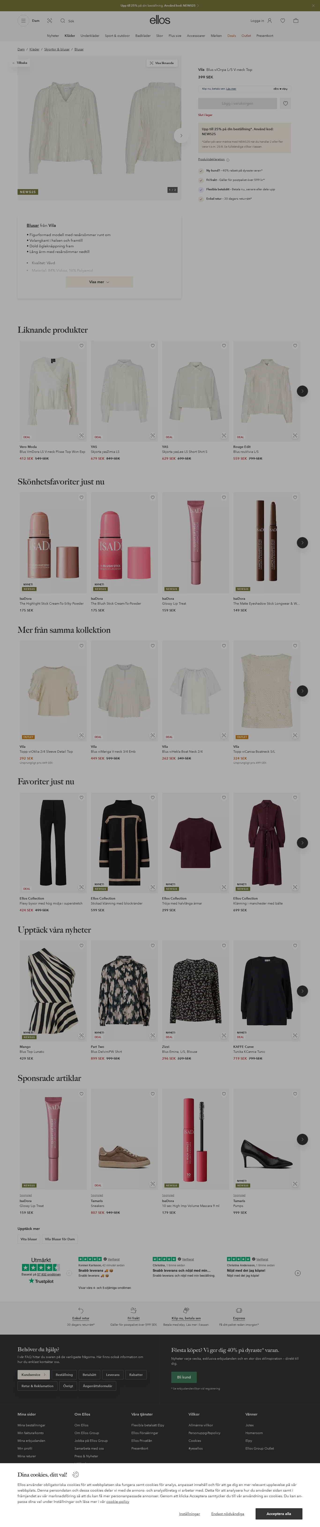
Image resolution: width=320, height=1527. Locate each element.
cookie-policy (117, 1501)
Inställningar (189, 1514)
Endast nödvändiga (227, 1514)
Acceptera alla (279, 1514)
